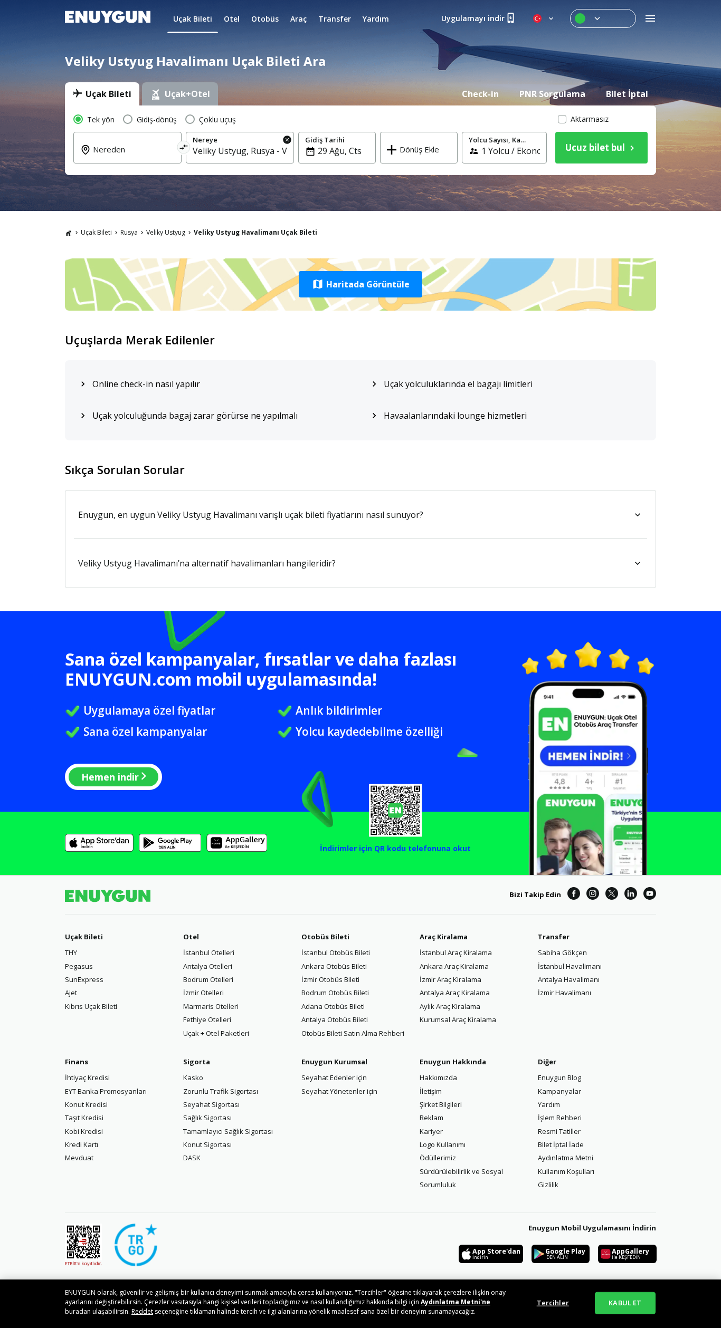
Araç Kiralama (444, 936)
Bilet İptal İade (561, 1144)
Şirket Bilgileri (441, 1104)
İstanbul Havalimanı (570, 966)
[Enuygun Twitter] (611, 895)
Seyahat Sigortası (211, 1104)
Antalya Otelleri (207, 966)
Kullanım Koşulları (566, 1171)
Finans (76, 1061)
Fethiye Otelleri (207, 1019)
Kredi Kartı (81, 1144)
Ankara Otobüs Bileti (334, 966)
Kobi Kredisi (84, 1131)
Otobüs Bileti (325, 936)
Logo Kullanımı (443, 1144)
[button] (360, 284)
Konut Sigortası (207, 1144)
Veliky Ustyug (165, 232)
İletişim (431, 1091)
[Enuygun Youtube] (649, 895)
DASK (192, 1157)
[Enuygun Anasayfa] (107, 18)
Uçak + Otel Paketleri (216, 1033)
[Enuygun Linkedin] (630, 895)
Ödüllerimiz (438, 1157)
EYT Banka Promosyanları (106, 1091)
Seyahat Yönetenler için (339, 1091)
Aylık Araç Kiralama (450, 1006)
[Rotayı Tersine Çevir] (184, 149)
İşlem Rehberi (560, 1117)
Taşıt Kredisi (84, 1117)
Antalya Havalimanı (569, 979)
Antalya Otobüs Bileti (334, 1019)
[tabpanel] (360, 140)
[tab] (102, 93)
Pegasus (79, 966)
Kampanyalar (559, 1091)
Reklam (431, 1117)
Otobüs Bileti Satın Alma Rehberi (352, 1033)
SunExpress (84, 979)
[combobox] (134, 156)
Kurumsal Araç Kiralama (458, 1019)
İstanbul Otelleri (208, 952)
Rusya (129, 232)
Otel (191, 936)
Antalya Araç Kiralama (455, 992)
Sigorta (196, 1061)
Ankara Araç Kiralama (454, 966)
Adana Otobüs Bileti (333, 1006)
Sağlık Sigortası (207, 1117)
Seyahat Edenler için (334, 1077)
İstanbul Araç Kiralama (456, 952)
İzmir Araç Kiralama (450, 979)
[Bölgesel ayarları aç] (544, 18)
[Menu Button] (603, 18)
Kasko (193, 1077)
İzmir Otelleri (203, 992)
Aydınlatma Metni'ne (455, 1301)
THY (71, 952)
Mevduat (79, 1157)
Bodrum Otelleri (208, 979)
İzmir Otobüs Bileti (330, 979)
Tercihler (553, 1302)
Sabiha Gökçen (562, 952)
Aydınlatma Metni (565, 1157)
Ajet (71, 992)
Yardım (549, 1104)
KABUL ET (625, 1302)
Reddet (142, 1311)
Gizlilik (548, 1184)
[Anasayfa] (68, 232)
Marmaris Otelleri (211, 1006)
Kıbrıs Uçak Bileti (91, 1006)
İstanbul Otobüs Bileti (335, 952)
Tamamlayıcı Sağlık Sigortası (228, 1131)
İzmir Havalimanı (564, 992)
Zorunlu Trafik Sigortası (220, 1091)
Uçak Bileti (96, 232)
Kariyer (431, 1131)
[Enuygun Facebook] (573, 895)
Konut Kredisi (86, 1104)
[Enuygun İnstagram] (592, 895)
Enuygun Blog (559, 1077)
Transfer (554, 936)
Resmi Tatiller (559, 1131)
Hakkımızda (438, 1077)
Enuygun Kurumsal (334, 1061)
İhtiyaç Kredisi (87, 1077)
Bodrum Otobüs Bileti (335, 992)
